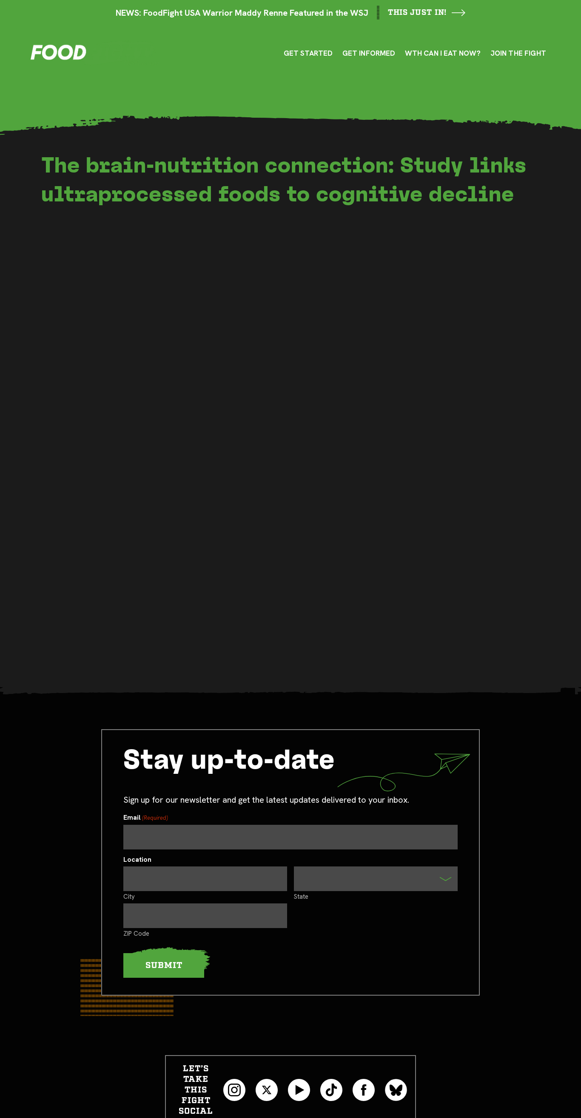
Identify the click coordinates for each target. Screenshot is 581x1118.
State (301, 896)
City (129, 896)
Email (145, 817)
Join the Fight (518, 53)
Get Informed (369, 53)
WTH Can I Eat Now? (443, 53)
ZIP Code (136, 933)
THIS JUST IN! (417, 12)
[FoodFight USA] (95, 52)
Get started (308, 53)
